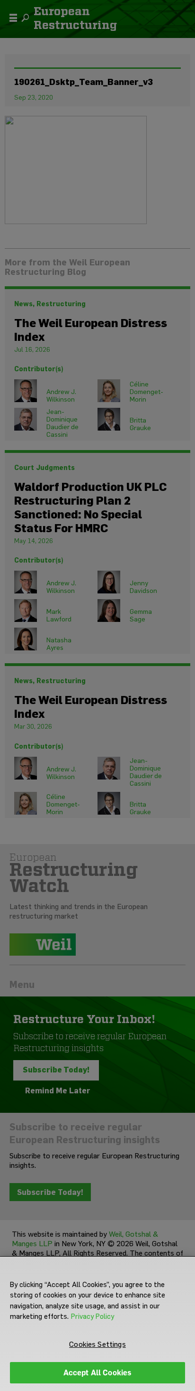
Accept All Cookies (97, 1372)
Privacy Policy (92, 1316)
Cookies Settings (97, 1344)
